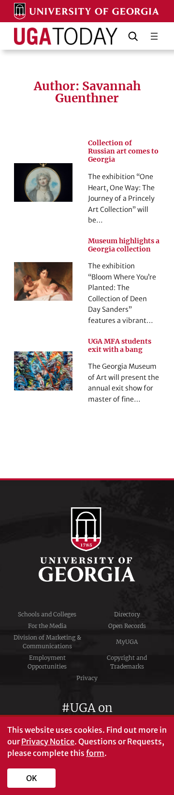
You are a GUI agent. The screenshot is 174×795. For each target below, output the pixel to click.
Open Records (127, 625)
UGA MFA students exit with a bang (119, 345)
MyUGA (127, 641)
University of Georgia (87, 544)
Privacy (87, 678)
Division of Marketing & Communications (47, 642)
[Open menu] (154, 36)
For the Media (47, 625)
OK (31, 778)
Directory (127, 614)
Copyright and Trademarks (127, 662)
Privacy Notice (47, 741)
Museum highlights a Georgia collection (124, 245)
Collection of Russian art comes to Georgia (123, 151)
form (95, 753)
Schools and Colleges (47, 614)
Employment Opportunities (47, 662)
